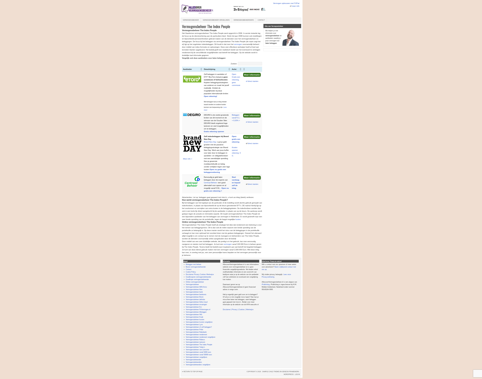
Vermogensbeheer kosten (195, 319)
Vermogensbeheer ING (194, 314)
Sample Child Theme (270, 371)
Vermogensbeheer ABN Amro (196, 287)
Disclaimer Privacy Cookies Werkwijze (200, 274)
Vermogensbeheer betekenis (196, 294)
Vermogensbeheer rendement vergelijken (200, 337)
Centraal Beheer (210, 183)
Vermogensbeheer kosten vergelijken (199, 322)
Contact (261, 20)
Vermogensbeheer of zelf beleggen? (199, 327)
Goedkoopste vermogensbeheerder (198, 277)
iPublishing (266, 284)
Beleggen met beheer (193, 264)
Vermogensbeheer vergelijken (216, 20)
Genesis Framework (290, 371)
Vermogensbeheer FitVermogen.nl (198, 309)
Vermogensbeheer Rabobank (196, 332)
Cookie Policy (191, 272)
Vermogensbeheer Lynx (194, 324)
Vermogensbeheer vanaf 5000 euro (198, 352)
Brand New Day (210, 142)
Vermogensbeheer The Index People (199, 345)
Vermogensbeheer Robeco (195, 340)
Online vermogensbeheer (195, 282)
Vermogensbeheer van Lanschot (197, 350)
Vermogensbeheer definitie (195, 299)
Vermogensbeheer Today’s (195, 347)
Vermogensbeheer (191, 20)
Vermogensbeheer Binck (194, 297)
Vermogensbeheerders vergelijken (198, 365)
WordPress (289, 374)
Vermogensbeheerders (243, 20)
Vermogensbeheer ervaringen (196, 304)
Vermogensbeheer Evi (194, 307)
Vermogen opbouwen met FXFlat (286, 3)
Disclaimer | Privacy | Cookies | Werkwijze (238, 309)
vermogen (238, 44)
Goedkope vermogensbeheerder (197, 279)
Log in (297, 374)
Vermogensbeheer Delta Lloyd (196, 302)
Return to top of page (193, 371)
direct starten (253, 143)
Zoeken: (234, 64)
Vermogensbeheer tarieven (195, 342)
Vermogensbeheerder (193, 360)
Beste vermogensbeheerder (196, 267)
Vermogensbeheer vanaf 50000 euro (199, 355)
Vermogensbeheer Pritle (194, 329)
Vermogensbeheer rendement (196, 335)
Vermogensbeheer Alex (194, 289)
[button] (201, 69)
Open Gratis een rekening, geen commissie (236, 79)
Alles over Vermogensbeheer (203, 8)
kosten (238, 219)
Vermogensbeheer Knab (194, 317)
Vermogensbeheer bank (194, 292)
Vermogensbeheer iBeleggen (196, 312)
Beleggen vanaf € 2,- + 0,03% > (236, 117)
